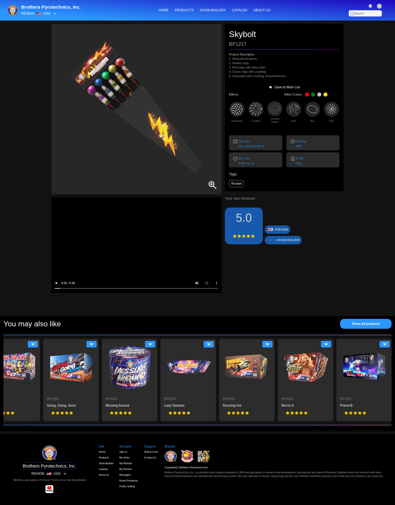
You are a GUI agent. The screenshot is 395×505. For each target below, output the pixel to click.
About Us (104, 475)
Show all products (366, 323)
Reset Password (128, 480)
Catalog (103, 469)
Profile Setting (127, 486)
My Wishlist (125, 463)
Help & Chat (151, 451)
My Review (125, 469)
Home (102, 451)
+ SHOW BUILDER (287, 240)
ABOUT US (262, 10)
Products (104, 457)
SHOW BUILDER (213, 10)
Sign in (123, 451)
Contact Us (150, 457)
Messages (125, 475)
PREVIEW (281, 229)
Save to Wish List (287, 87)
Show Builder (106, 463)
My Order (124, 457)
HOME (164, 10)
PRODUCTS (184, 10)
